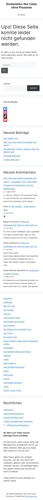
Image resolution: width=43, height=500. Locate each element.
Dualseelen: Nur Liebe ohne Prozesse (21, 5)
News (6, 371)
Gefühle (7, 355)
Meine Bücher (9, 363)
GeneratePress (31, 496)
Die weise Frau (10, 337)
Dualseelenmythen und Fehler (17, 352)
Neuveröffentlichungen (13, 367)
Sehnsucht (8, 375)
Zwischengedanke (11, 156)
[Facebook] (21, 109)
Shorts (6, 379)
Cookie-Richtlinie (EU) (13, 417)
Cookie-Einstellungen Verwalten (18, 421)
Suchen (6, 84)
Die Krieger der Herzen (13, 322)
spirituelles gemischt (12, 383)
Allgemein (7, 302)
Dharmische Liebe (11, 318)
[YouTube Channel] (21, 120)
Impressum (8, 410)
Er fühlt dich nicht (11, 160)
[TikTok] (21, 116)
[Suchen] (4, 70)
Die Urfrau (8, 333)
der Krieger (8, 310)
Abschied (7, 298)
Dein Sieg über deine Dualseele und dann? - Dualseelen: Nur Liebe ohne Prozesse (20, 181)
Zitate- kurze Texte (12, 390)
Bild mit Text (9, 306)
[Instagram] (21, 112)
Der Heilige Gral (10, 138)
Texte (6, 386)
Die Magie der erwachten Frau (17, 329)
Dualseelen (8, 348)
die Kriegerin (9, 325)
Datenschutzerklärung (13, 414)
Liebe (6, 359)
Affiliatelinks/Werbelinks (18, 425)
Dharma (7, 314)
